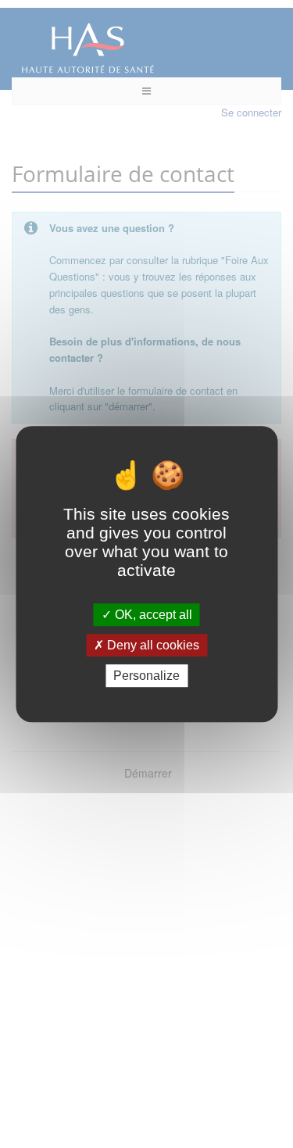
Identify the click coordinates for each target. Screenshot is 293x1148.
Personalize (146, 675)
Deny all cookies (151, 645)
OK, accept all (152, 614)
